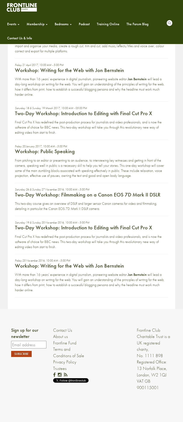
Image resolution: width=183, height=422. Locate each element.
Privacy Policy (64, 362)
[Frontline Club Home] (22, 7)
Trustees (60, 368)
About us (60, 336)
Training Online (108, 24)
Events (12, 24)
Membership (36, 24)
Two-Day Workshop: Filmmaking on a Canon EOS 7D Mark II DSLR (87, 194)
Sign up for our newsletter (24, 333)
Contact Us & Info (19, 38)
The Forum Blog (137, 24)
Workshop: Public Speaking (45, 151)
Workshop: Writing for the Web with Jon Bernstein (69, 70)
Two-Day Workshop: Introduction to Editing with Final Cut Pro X (83, 113)
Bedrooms (62, 24)
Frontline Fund (64, 343)
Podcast (84, 24)
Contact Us (62, 330)
